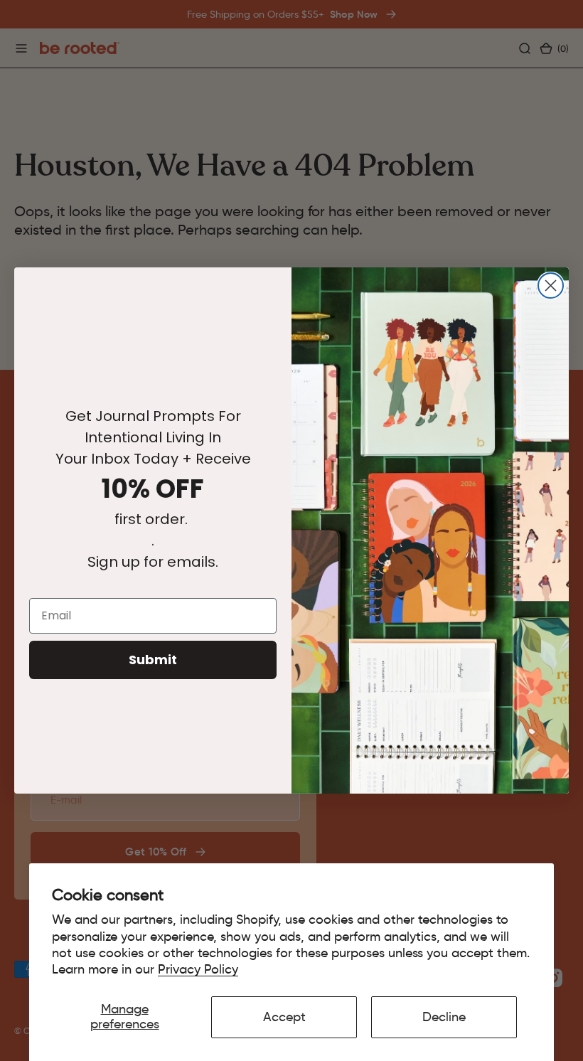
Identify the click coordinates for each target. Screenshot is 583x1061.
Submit (153, 659)
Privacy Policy (198, 969)
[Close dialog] (550, 285)
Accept (284, 1017)
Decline (444, 1017)
